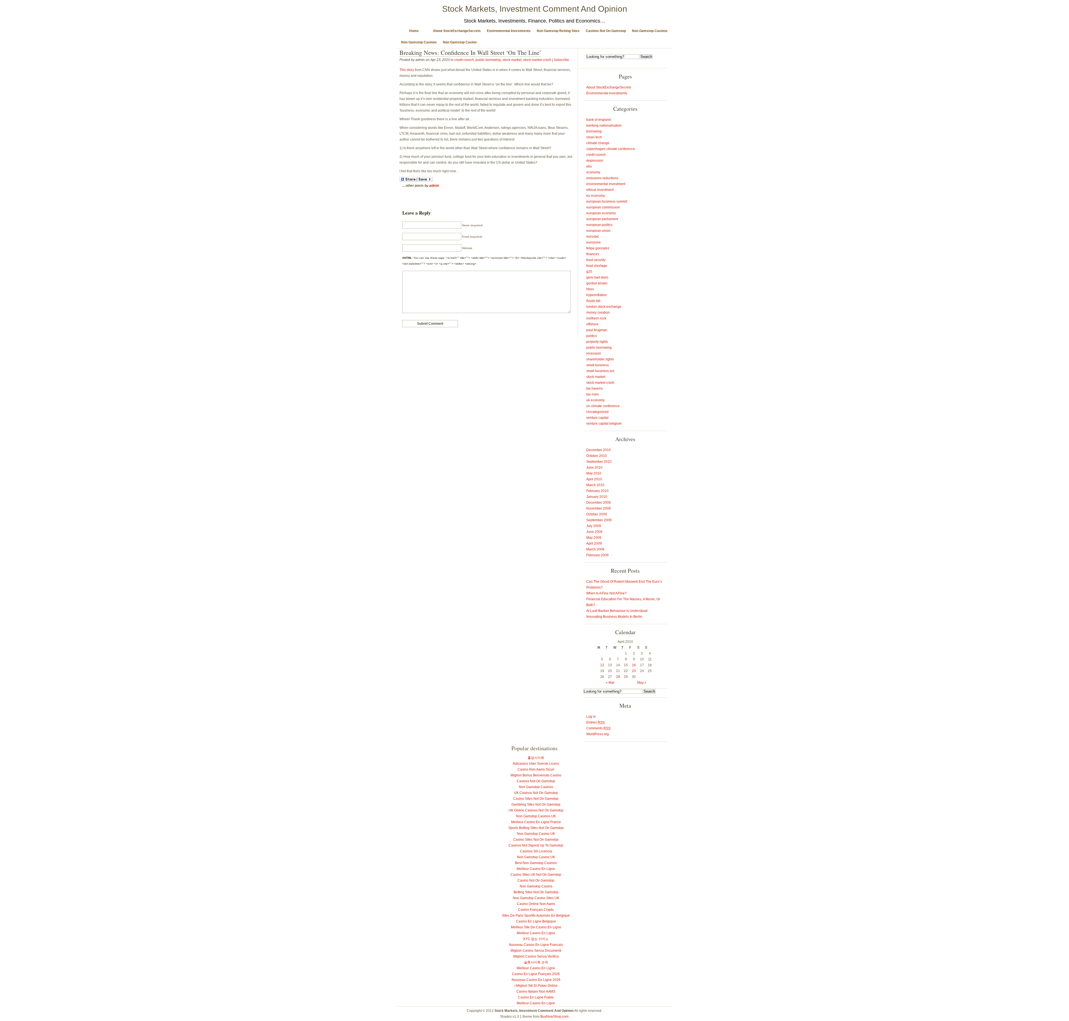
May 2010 (593, 473)
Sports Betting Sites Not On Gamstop (536, 828)
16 (634, 665)
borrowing (594, 131)
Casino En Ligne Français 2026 (536, 974)
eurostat (592, 236)
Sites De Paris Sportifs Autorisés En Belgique (536, 915)
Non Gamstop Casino (460, 42)
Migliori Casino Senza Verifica (536, 956)
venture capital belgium (604, 423)
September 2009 (599, 520)
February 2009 (597, 555)
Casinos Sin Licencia (536, 851)
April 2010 (594, 479)
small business (597, 365)
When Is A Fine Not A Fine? (606, 593)
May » (641, 683)
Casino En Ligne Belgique (536, 921)
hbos (590, 289)
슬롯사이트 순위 (536, 962)
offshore (592, 324)
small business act (600, 371)
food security (595, 260)
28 (618, 677)
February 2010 (597, 491)
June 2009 (594, 532)
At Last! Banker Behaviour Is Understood (617, 611)
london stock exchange (603, 307)
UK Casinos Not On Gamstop (536, 793)
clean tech (594, 137)
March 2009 (595, 549)
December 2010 (598, 450)
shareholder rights (600, 359)
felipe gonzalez (597, 248)
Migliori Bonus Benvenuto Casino (536, 775)
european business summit (606, 201)
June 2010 (594, 467)
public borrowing (488, 60)
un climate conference (603, 406)
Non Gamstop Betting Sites (558, 31)
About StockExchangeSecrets (457, 31)
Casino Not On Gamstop (536, 880)
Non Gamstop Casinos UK (536, 816)
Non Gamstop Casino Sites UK (536, 898)
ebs (589, 166)
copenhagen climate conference (610, 149)
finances (592, 254)
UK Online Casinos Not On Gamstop (536, 810)
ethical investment (600, 190)
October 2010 (596, 456)
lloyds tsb (593, 301)
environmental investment (605, 184)
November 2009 (598, 508)
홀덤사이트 (536, 758)
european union (598, 231)
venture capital (597, 418)
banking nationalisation (604, 125)
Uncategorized (597, 412)
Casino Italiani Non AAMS (535, 991)
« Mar (610, 683)
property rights (597, 342)
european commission (603, 207)
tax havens (594, 388)
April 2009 (594, 543)
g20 (589, 272)
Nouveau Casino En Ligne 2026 (536, 980)
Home (414, 31)
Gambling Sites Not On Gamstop (535, 804)
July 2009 (593, 526)
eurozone (593, 242)
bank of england (598, 120)
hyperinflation (596, 295)
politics (591, 336)
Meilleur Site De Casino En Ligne (536, 927)
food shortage (596, 266)
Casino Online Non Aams (536, 904)
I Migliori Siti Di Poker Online (536, 986)
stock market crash (537, 60)
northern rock (596, 318)
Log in (591, 717)
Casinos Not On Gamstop (606, 31)
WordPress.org (597, 734)
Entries (595, 722)
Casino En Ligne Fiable (536, 997)
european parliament (602, 219)
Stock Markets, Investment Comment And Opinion (534, 8)
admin (434, 186)
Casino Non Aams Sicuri (536, 769)
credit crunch (464, 60)
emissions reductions (602, 178)
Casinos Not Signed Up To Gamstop (536, 845)
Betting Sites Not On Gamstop (536, 892)
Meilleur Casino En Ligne (536, 869)
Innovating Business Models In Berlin (614, 617)
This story (406, 70)
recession (593, 353)
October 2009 (596, 514)
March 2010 (595, 485)
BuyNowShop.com (554, 1016)
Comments (598, 728)
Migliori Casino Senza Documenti (536, 951)
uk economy (595, 400)
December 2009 (598, 503)
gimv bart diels (597, 277)
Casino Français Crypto (536, 910)
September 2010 (599, 462)
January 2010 (596, 497)
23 (634, 671)
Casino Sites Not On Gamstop (535, 799)
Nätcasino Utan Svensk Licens (536, 764)
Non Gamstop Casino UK (536, 834)
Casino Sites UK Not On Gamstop (536, 875)
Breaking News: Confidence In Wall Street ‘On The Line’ (470, 52)
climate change (597, 143)
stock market (511, 60)
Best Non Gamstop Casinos (536, 863)
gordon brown (596, 283)
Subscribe (561, 60)
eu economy (595, 196)
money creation (598, 312)
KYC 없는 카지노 (536, 939)
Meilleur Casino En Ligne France (536, 822)
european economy (601, 213)
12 (602, 665)
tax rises (592, 394)
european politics (599, 225)
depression (594, 161)
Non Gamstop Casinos (650, 31)
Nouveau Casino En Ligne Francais (536, 945)
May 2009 (593, 538)
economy (593, 172)
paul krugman (596, 330)
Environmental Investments (509, 31)
